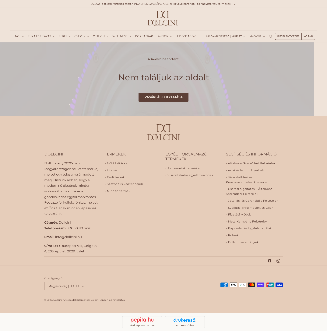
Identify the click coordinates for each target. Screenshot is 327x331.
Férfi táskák (115, 177)
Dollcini (57, 300)
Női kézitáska (116, 163)
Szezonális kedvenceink (124, 184)
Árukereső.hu (185, 325)
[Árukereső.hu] (185, 320)
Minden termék (118, 191)
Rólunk (233, 235)
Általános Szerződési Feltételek (251, 163)
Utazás (111, 170)
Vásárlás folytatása (164, 97)
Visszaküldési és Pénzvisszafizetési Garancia (247, 180)
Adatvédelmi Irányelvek (245, 170)
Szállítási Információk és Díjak (250, 208)
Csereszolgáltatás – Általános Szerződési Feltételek (249, 191)
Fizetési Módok (239, 214)
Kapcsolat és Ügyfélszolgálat (249, 228)
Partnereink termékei (183, 168)
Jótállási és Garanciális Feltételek (252, 201)
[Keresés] (270, 36)
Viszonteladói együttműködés (190, 175)
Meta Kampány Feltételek (247, 221)
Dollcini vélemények (243, 242)
